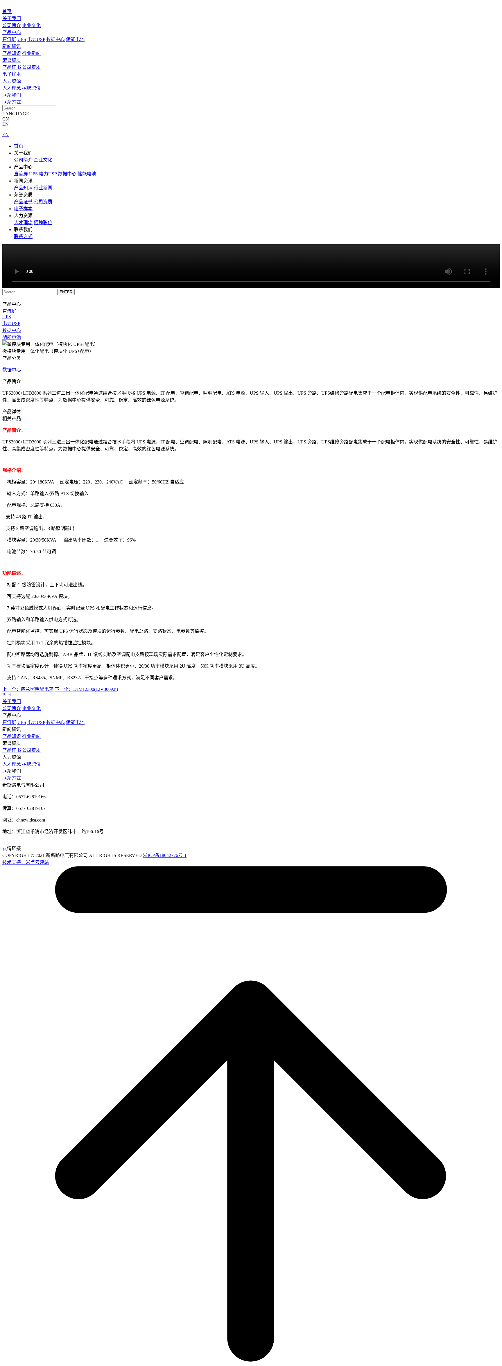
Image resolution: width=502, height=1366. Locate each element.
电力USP (36, 39)
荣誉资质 (11, 60)
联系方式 (11, 102)
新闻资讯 (11, 46)
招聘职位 (31, 88)
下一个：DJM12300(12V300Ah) (86, 689)
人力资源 (11, 81)
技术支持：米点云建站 (25, 862)
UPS (21, 39)
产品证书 (11, 67)
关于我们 (11, 18)
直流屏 (9, 39)
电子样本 (11, 74)
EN (5, 124)
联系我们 (11, 95)
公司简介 (11, 25)
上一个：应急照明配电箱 (27, 689)
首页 (7, 11)
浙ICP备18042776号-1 (165, 855)
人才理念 (11, 88)
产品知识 (11, 53)
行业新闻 (31, 53)
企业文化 (31, 25)
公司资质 (31, 67)
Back (7, 694)
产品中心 (11, 32)
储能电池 (75, 39)
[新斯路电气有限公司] (2, 4)
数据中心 (55, 39)
